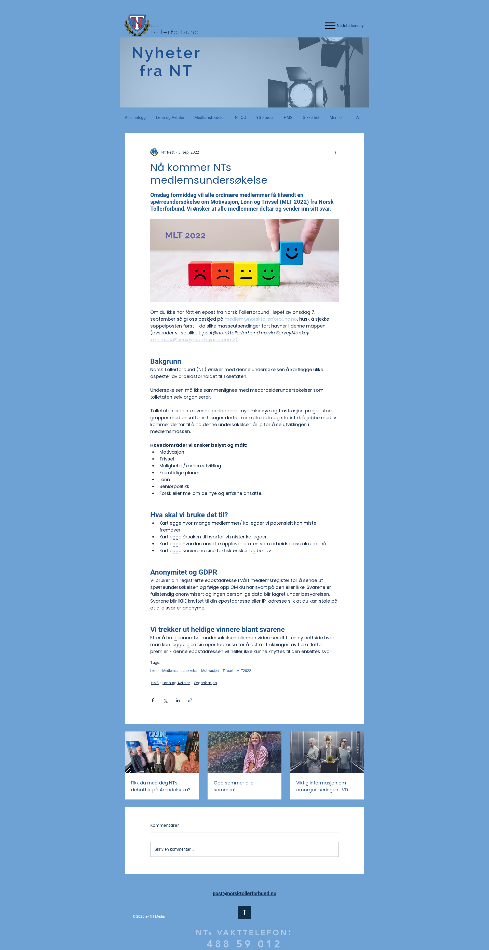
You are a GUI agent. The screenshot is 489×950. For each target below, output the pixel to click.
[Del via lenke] (190, 700)
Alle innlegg (135, 117)
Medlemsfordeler (209, 117)
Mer (333, 117)
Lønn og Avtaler (170, 117)
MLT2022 (243, 671)
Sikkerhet (311, 117)
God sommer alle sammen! (233, 786)
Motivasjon (210, 671)
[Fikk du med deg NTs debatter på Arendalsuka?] (162, 752)
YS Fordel (265, 117)
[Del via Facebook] (152, 700)
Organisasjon (205, 682)
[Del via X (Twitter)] (165, 700)
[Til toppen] (244, 912)
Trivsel (228, 671)
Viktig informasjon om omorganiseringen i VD (322, 786)
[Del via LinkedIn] (177, 700)
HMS (288, 117)
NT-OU (240, 117)
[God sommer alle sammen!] (245, 752)
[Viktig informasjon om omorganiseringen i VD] (327, 752)
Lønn (154, 671)
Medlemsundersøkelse (179, 671)
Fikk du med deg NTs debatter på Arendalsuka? (161, 786)
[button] (357, 118)
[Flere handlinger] (336, 152)
